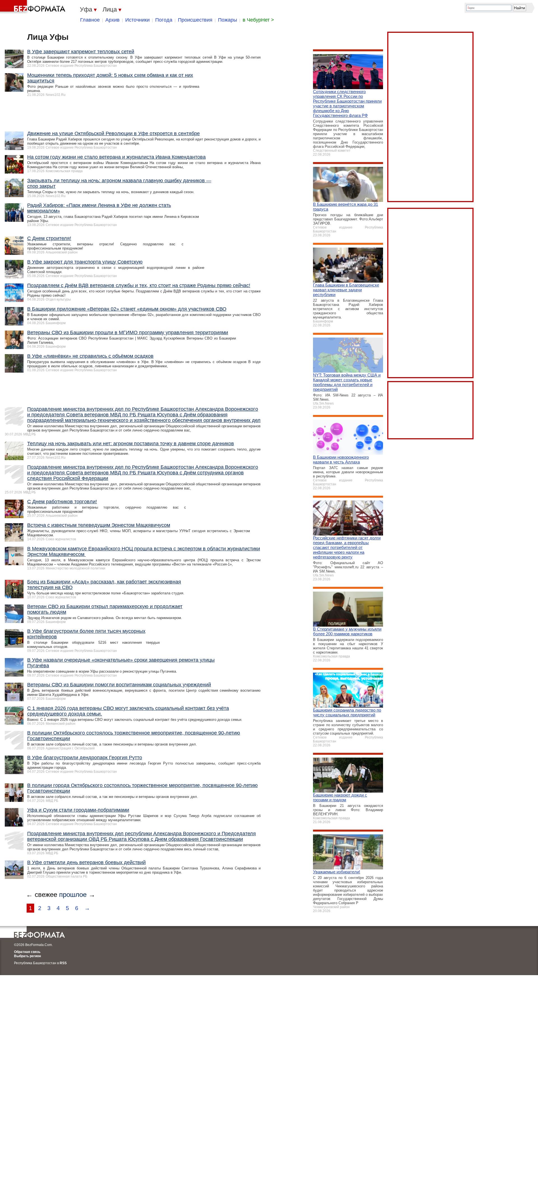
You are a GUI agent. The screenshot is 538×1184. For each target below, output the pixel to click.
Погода (163, 20)
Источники (137, 20)
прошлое (73, 894)
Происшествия (195, 20)
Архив (112, 20)
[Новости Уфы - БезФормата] (33, 7)
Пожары (227, 20)
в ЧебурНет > (258, 20)
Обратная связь (27, 952)
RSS (63, 963)
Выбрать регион (27, 956)
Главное (90, 20)
